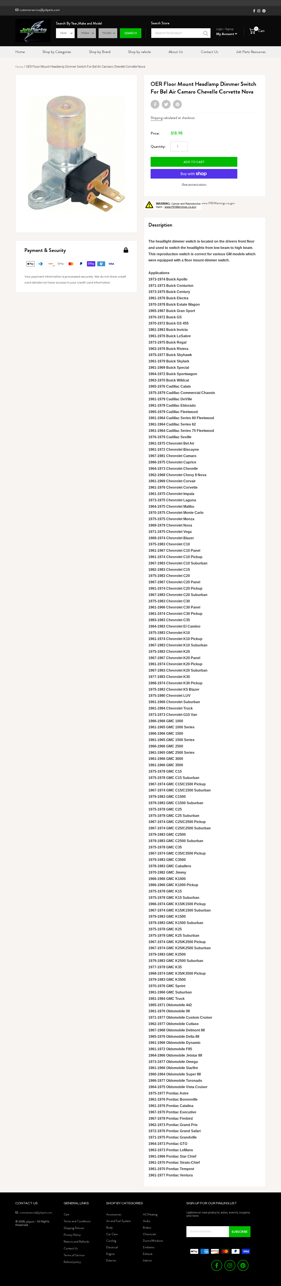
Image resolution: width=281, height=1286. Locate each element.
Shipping (156, 117)
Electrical (112, 1247)
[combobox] (181, 33)
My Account (225, 34)
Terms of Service (74, 1255)
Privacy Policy (72, 1235)
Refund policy (72, 1262)
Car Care (112, 1234)
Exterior (111, 1260)
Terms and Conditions (77, 1221)
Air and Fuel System (118, 1221)
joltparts (30, 1221)
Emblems (148, 1247)
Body (109, 1227)
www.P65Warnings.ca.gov (218, 203)
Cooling (111, 1240)
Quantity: (158, 146)
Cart (66, 1214)
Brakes (147, 1227)
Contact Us (70, 1248)
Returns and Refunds (76, 1241)
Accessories (113, 1214)
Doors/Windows (153, 1240)
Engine (110, 1254)
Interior (147, 1260)
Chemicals (149, 1234)
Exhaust (147, 1254)
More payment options (194, 184)
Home (19, 66)
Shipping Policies (74, 1228)
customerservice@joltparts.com (40, 10)
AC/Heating (150, 1214)
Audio (146, 1221)
